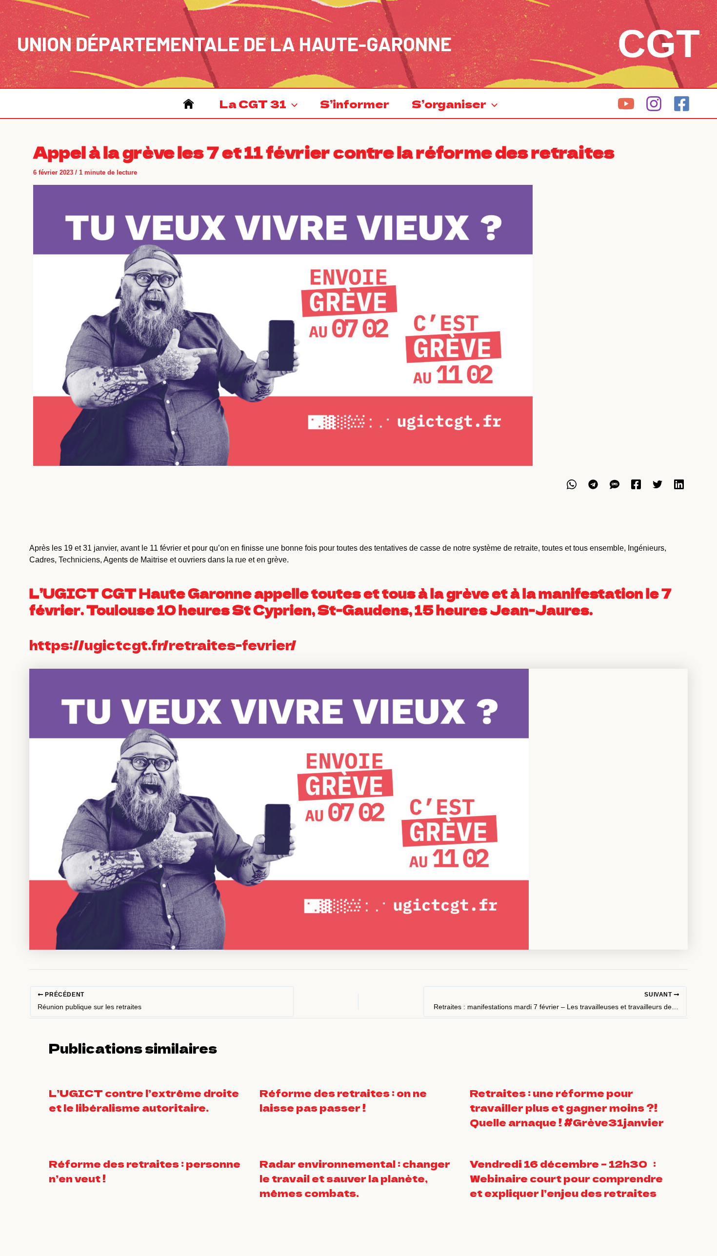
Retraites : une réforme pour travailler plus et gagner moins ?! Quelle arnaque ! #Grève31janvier (567, 1107)
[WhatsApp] (572, 484)
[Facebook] (681, 103)
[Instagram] (653, 103)
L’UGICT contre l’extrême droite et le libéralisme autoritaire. (144, 1100)
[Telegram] (593, 484)
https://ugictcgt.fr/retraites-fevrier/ (163, 645)
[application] (292, 103)
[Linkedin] (679, 484)
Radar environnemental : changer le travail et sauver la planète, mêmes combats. (354, 1178)
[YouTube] (626, 103)
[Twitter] (657, 484)
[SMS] (614, 484)
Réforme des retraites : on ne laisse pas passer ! (343, 1100)
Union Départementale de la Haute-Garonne (234, 43)
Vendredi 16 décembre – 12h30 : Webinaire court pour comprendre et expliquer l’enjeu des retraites (566, 1178)
